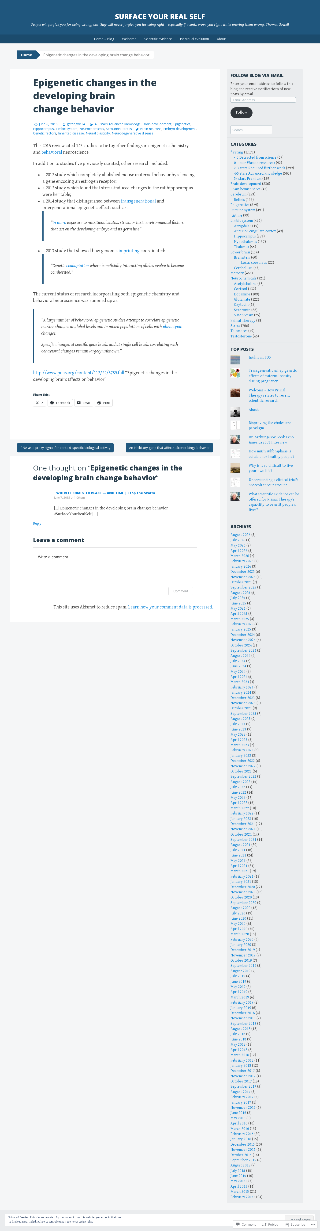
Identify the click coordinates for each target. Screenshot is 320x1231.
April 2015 (239, 1186)
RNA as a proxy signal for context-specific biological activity (65, 447)
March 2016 (240, 1129)
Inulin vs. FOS (260, 357)
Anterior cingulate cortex (255, 231)
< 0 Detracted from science (255, 157)
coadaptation (77, 265)
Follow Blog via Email (257, 75)
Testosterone (241, 336)
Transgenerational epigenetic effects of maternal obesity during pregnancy (273, 375)
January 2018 (241, 1065)
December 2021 (243, 824)
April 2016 (239, 1123)
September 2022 (243, 776)
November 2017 (243, 1076)
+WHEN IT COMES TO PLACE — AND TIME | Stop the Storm (104, 493)
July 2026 (238, 540)
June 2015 (238, 1176)
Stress (127, 128)
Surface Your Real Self (160, 16)
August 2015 (240, 1165)
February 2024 (242, 687)
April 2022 (239, 803)
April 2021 (239, 866)
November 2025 (243, 577)
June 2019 (238, 981)
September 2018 (243, 1023)
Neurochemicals (91, 128)
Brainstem (242, 257)
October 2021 (241, 834)
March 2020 (240, 934)
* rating (237, 152)
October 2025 (241, 582)
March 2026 (240, 556)
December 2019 (243, 950)
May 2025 (238, 608)
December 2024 (243, 635)
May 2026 (238, 545)
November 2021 (243, 829)
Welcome (129, 39)
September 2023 (243, 713)
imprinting (129, 251)
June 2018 (238, 1039)
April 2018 (239, 1050)
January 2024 (241, 692)
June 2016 (238, 1113)
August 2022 (240, 782)
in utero (59, 222)
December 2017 (243, 1071)
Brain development (157, 124)
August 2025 (240, 593)
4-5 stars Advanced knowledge (117, 124)
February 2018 (242, 1060)
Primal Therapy (243, 320)
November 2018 (243, 1018)
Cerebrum (238, 194)
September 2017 (243, 1086)
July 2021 (238, 850)
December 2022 (243, 761)
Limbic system (67, 128)
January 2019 (241, 1008)
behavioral (51, 152)
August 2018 (240, 1029)
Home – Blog (104, 39)
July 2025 (238, 598)
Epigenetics (181, 124)
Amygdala (241, 226)
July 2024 (238, 661)
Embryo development (179, 128)
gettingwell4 (76, 124)
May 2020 (238, 923)
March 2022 (240, 808)
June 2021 (238, 855)
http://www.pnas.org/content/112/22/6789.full (78, 373)
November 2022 (243, 766)
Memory (237, 273)
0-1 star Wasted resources (254, 163)
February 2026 (242, 561)
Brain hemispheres (245, 189)
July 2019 (238, 976)
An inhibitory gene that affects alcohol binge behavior (169, 447)
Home (26, 54)
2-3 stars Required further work (259, 168)
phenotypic (172, 326)
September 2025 (243, 587)
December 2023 (243, 698)
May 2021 (238, 861)
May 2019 (238, 987)
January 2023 (241, 755)
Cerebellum (243, 268)
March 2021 (240, 871)
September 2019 (243, 965)
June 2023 (238, 729)
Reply (37, 523)
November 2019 (243, 955)
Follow (241, 112)
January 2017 (241, 1102)
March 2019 (240, 997)
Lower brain (240, 252)
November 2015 (243, 1149)
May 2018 (238, 1044)
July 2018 (238, 1034)
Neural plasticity (98, 133)
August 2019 (240, 971)
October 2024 (241, 645)
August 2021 (240, 845)
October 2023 (241, 708)
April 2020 (239, 929)
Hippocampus (43, 128)
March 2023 (240, 745)
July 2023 (238, 724)
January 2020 (241, 945)
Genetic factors (44, 133)
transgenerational (138, 201)
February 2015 (242, 1197)
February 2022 (242, 813)
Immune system (243, 210)
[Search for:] (251, 130)
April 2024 (239, 677)
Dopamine (242, 294)
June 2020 (238, 918)
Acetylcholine (245, 284)
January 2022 (241, 819)
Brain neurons (150, 128)
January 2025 (241, 629)
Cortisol (240, 289)
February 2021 (242, 876)
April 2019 (239, 992)
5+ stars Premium (247, 178)
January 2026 (241, 566)
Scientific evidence (158, 39)
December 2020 (243, 887)
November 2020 (243, 892)
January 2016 (241, 1139)
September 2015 (243, 1160)
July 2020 (238, 913)
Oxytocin (241, 304)
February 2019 (242, 1002)
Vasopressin (243, 315)
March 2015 (240, 1191)
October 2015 (241, 1155)
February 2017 (242, 1097)
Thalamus (241, 247)
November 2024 (243, 640)
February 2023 (242, 750)
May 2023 (238, 734)
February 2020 (242, 939)
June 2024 (238, 666)
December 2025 (243, 572)
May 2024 (238, 671)
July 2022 (238, 787)
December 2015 (243, 1144)
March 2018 (240, 1055)
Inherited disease (71, 133)
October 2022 (241, 771)
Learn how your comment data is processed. (170, 607)
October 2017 (241, 1081)
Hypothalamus (245, 242)
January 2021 (241, 881)
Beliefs (239, 200)
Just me (236, 215)
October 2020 (241, 897)
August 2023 (240, 719)
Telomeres (239, 331)
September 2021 (243, 839)
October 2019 (241, 960)
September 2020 (243, 903)
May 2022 (238, 797)
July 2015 (238, 1171)
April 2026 (239, 551)
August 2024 (240, 656)
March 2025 (240, 619)
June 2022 (238, 792)
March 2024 (240, 682)
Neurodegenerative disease (132, 133)
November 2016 (243, 1107)
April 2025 (239, 614)
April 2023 (239, 740)
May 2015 (238, 1181)
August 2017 (240, 1092)
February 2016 (242, 1134)
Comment (180, 591)
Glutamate (242, 299)
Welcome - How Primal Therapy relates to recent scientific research (269, 395)
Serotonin (113, 128)
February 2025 (242, 624)
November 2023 (243, 703)
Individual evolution (194, 39)
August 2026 (240, 535)
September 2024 (243, 650)
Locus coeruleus (254, 262)
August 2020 (240, 908)
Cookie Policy (86, 1221)
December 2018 (243, 1013)
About (221, 39)
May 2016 (238, 1118)
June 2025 (238, 603)
